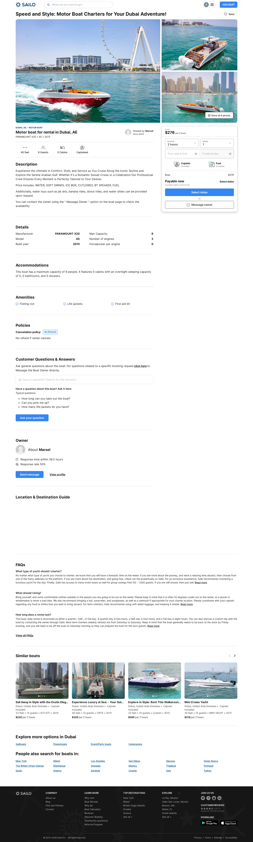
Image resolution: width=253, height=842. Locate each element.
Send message (29, 474)
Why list (89, 805)
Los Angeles (98, 760)
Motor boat (36, 127)
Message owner (201, 205)
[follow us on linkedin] (219, 798)
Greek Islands (169, 813)
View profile (57, 474)
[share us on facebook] (208, 798)
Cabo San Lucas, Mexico (175, 801)
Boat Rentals (91, 801)
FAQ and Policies (55, 805)
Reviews (89, 813)
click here (140, 366)
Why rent (89, 798)
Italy (168, 770)
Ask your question (32, 418)
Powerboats (60, 744)
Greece (57, 770)
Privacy (198, 837)
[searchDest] (47, 4)
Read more (201, 582)
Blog (48, 801)
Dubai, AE (21, 127)
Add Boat (229, 4)
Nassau (170, 760)
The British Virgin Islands (30, 765)
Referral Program (94, 824)
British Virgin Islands (134, 805)
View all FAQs (24, 635)
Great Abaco (211, 760)
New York (21, 760)
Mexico (133, 765)
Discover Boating (94, 816)
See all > (128, 816)
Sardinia (95, 770)
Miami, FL (167, 809)
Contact (50, 809)
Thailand (171, 765)
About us (50, 798)
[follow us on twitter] (203, 798)
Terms (208, 837)
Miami (56, 760)
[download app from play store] (209, 823)
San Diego (134, 760)
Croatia (133, 770)
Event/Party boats (101, 744)
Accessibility (231, 837)
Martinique (59, 765)
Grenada (96, 765)
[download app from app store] (228, 823)
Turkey (208, 770)
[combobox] (81, 4)
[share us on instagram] (214, 798)
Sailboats (21, 744)
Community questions (96, 820)
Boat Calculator (93, 809)
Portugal (208, 765)
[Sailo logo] (29, 793)
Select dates (199, 192)
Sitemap (218, 837)
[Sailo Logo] (25, 4)
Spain (19, 770)
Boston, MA (168, 805)
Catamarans (135, 744)
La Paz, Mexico (170, 798)
